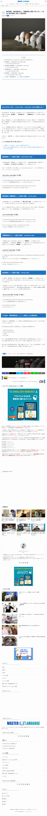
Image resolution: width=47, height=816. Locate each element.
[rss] (26, 736)
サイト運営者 (5, 765)
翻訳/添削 (12, 809)
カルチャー (4, 678)
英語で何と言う (22, 353)
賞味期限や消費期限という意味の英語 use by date (17, 65)
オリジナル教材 (5, 680)
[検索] (29, 784)
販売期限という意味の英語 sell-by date (14, 73)
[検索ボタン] (45, 1)
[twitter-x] (21, 562)
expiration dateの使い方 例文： (13, 71)
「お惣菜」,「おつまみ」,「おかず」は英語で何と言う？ (16, 145)
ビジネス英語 (5, 675)
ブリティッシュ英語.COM (8, 748)
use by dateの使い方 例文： (12, 67)
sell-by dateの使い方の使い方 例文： (14, 74)
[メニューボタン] (1, 1)
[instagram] (23, 562)
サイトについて (5, 762)
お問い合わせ (22, 809)
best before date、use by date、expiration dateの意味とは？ (19, 59)
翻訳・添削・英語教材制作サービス (10, 683)
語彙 (8, 15)
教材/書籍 (17, 809)
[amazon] (25, 562)
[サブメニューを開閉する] (44, 771)
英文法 (3, 672)
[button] (5, 373)
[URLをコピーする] (41, 373)
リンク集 (4, 776)
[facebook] (19, 562)
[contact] (27, 562)
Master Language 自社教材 (8, 770)
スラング (14, 353)
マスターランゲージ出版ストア (10, 743)
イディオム (9, 353)
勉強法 (3, 669)
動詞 (18, 353)
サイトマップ (5, 757)
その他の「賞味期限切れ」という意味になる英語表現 (17, 76)
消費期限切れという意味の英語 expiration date (16, 69)
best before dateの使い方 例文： (13, 63)
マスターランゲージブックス (9, 745)
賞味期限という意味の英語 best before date (15, 61)
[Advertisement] (23, 91)
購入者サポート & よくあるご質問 (9, 686)
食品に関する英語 (30, 353)
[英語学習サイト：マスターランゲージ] (23, 1)
